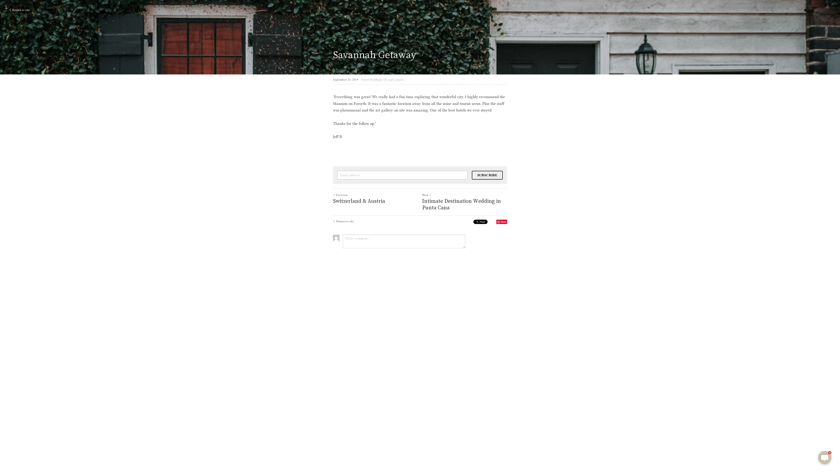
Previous (342, 195)
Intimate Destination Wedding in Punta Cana (461, 204)
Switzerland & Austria (359, 201)
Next (425, 195)
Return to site (21, 10)
